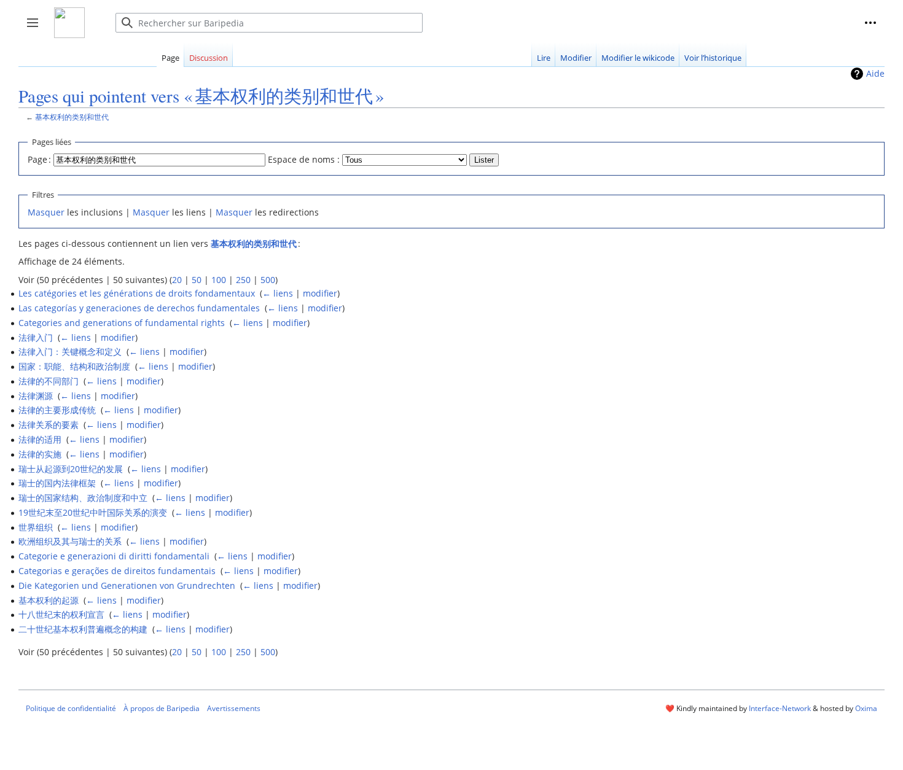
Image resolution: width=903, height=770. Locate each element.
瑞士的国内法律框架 (57, 483)
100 (218, 280)
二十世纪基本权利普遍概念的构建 (82, 629)
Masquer (46, 212)
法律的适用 (39, 439)
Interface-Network (780, 708)
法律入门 (35, 337)
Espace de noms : (304, 159)
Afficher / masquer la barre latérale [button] (36, 29)
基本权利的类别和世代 (72, 117)
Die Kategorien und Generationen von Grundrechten (126, 585)
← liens (277, 293)
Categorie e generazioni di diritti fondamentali (113, 556)
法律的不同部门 (48, 381)
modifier (320, 293)
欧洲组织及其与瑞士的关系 (70, 541)
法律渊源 (35, 396)
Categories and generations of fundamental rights (121, 323)
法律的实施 (39, 454)
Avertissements (233, 708)
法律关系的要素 (48, 424)
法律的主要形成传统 (57, 410)
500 (267, 280)
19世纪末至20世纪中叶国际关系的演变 (92, 512)
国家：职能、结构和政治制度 (74, 366)
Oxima (866, 708)
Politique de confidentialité (71, 708)
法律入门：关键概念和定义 (70, 351)
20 (177, 280)
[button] (870, 23)
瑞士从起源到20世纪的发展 (70, 469)
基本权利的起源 (48, 600)
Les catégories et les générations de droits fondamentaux (136, 293)
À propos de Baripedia (161, 708)
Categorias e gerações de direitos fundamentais (117, 571)
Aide (875, 73)
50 (196, 280)
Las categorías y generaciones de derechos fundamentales (139, 308)
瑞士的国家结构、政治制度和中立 (82, 498)
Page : (39, 159)
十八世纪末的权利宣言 (61, 614)
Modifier (576, 57)
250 (243, 280)
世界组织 (35, 527)
